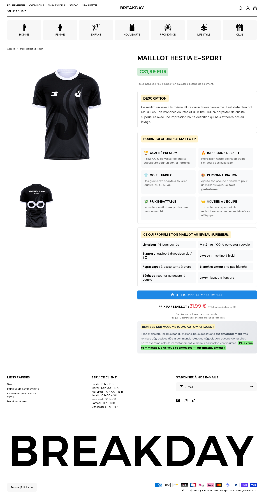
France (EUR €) (20, 487)
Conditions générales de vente (21, 395)
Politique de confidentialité (23, 388)
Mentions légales (17, 401)
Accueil (11, 48)
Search (11, 384)
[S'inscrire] (252, 386)
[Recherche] (240, 8)
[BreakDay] (132, 8)
